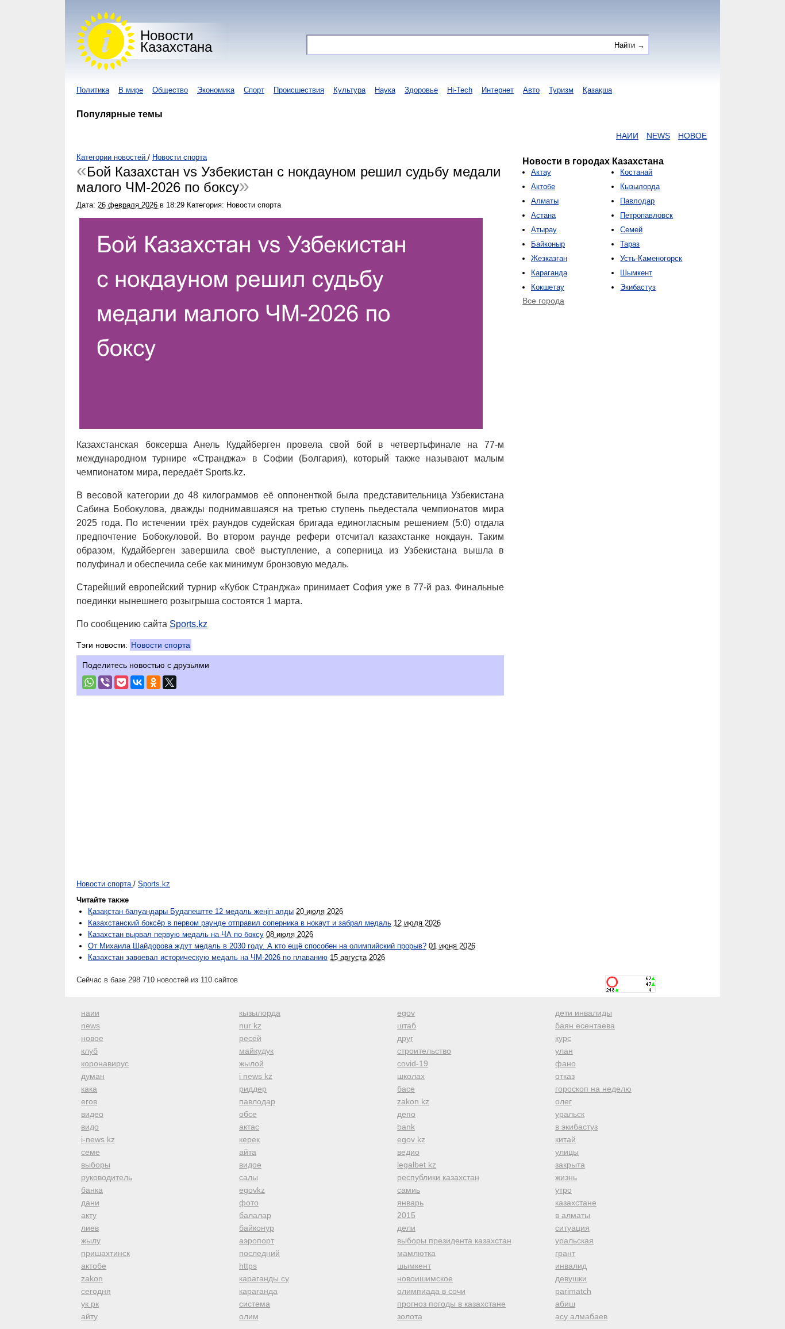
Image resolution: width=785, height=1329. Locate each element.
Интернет (498, 90)
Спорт (254, 90)
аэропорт (256, 1240)
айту (89, 1316)
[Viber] (105, 682)
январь (410, 1202)
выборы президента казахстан (454, 1240)
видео (92, 1114)
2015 (406, 1215)
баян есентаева (585, 1025)
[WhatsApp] (89, 682)
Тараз (630, 244)
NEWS (642, 135)
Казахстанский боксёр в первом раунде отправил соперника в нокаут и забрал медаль (239, 923)
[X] (169, 682)
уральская (574, 1240)
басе (406, 1088)
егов (89, 1101)
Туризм (561, 90)
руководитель (106, 1177)
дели (406, 1227)
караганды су (264, 1278)
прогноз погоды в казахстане (451, 1303)
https (248, 1265)
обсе (248, 1114)
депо (406, 1114)
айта (247, 1152)
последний (259, 1253)
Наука (385, 90)
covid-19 (412, 1063)
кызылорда (259, 1012)
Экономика (215, 90)
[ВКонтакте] (137, 682)
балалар (255, 1215)
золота (409, 1316)
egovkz (252, 1189)
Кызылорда (640, 186)
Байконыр (548, 244)
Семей (631, 229)
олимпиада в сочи (431, 1291)
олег (563, 1101)
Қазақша (597, 90)
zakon (92, 1278)
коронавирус (105, 1063)
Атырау (544, 229)
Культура (349, 90)
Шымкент (636, 272)
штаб (406, 1025)
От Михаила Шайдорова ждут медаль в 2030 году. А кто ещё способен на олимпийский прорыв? (257, 946)
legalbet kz (416, 1164)
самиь (408, 1189)
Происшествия (299, 90)
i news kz (255, 1076)
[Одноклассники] (153, 682)
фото (249, 1202)
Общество (170, 90)
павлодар (257, 1101)
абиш (565, 1303)
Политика (92, 90)
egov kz (411, 1139)
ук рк (90, 1303)
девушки (571, 1278)
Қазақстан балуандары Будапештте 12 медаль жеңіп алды (191, 911)
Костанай (636, 172)
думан (93, 1076)
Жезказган (549, 258)
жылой (251, 1063)
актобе (93, 1265)
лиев (90, 1227)
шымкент (414, 1265)
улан (564, 1050)
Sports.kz (188, 624)
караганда (258, 1291)
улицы (567, 1152)
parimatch (573, 1291)
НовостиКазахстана (176, 41)
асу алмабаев (581, 1316)
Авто (531, 90)
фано (565, 1063)
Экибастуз (638, 287)
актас (249, 1126)
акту (89, 1215)
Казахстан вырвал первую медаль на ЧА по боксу (176, 934)
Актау (541, 172)
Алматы (545, 201)
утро (563, 1189)
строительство (424, 1050)
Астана (543, 215)
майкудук (256, 1050)
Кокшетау (547, 287)
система (254, 1303)
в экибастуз (576, 1126)
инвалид (571, 1265)
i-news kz (98, 1139)
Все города (543, 300)
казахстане (576, 1202)
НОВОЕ (676, 135)
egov (406, 1012)
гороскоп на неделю (593, 1088)
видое (250, 1164)
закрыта (570, 1164)
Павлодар (637, 201)
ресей (250, 1038)
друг (405, 1038)
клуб (89, 1050)
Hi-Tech (459, 90)
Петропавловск (646, 215)
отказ (565, 1076)
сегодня (96, 1291)
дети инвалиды (583, 1012)
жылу (91, 1240)
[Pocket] (121, 682)
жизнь (566, 1177)
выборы (95, 1164)
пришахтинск (105, 1253)
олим (249, 1316)
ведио (408, 1152)
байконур (256, 1227)
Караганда (549, 272)
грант (565, 1253)
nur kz (250, 1025)
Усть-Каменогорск (651, 258)
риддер (253, 1088)
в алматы (572, 1215)
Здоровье (421, 90)
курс (563, 1038)
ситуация (572, 1227)
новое (92, 1038)
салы (248, 1177)
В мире (130, 90)
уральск (569, 1114)
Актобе (543, 186)
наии (90, 1012)
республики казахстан (438, 1177)
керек (249, 1139)
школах (411, 1076)
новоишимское (425, 1278)
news (90, 1025)
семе (90, 1152)
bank (406, 1126)
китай (565, 1139)
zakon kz (413, 1101)
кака (89, 1088)
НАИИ (611, 135)
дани (90, 1202)
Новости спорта (160, 645)
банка (92, 1189)
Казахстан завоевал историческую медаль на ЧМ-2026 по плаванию (208, 957)
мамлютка (416, 1253)
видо (90, 1126)
